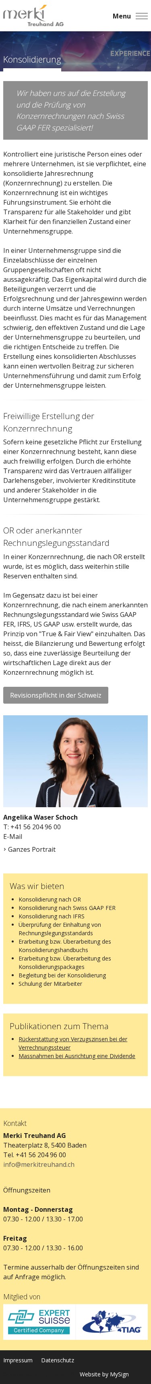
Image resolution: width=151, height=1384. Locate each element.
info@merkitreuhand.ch (38, 1164)
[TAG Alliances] (112, 1322)
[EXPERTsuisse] (39, 1322)
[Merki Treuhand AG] (33, 16)
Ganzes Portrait (32, 849)
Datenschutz (57, 1360)
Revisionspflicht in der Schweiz (55, 695)
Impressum (18, 1360)
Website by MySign (104, 1374)
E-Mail (12, 836)
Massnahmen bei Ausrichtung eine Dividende (77, 1056)
